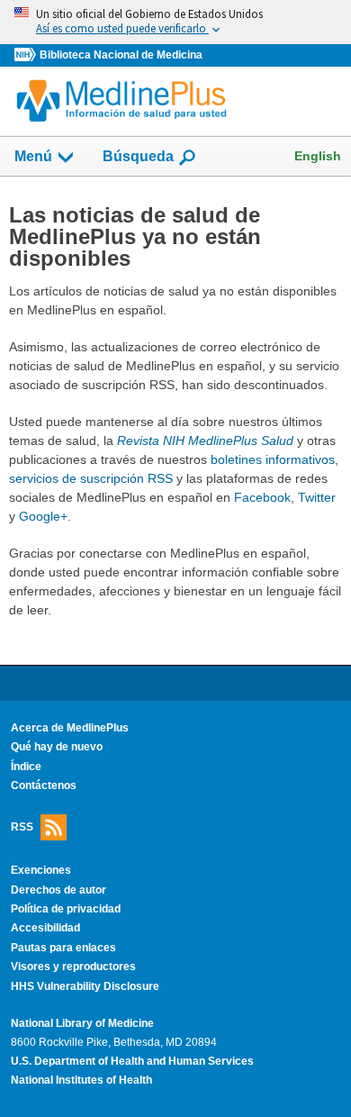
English (317, 156)
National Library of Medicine (82, 1023)
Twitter (317, 497)
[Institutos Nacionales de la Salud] (27, 55)
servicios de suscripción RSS (91, 478)
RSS (22, 827)
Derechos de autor (58, 890)
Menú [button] (33, 156)
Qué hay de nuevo (57, 746)
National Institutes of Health (81, 1080)
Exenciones (41, 870)
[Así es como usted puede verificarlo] (175, 22)
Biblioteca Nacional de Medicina (121, 55)
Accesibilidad (45, 928)
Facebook (262, 497)
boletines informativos (273, 459)
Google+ (43, 516)
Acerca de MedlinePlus (70, 728)
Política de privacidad (66, 909)
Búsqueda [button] (138, 162)
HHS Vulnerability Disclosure (85, 986)
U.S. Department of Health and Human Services (132, 1061)
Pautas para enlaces (63, 947)
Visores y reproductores (73, 966)
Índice (26, 766)
